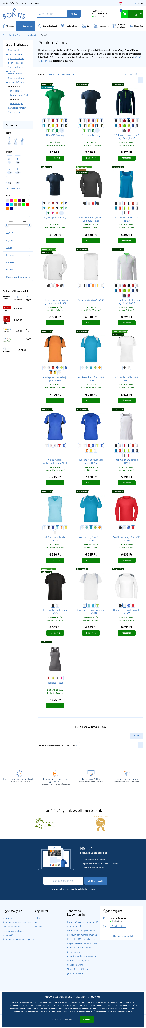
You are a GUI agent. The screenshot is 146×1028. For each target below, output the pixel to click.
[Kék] (129, 527)
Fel (138, 736)
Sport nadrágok (15, 67)
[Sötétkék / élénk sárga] (129, 120)
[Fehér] (49, 120)
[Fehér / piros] (44, 368)
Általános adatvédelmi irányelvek (18, 939)
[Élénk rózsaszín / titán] (129, 130)
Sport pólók (13, 50)
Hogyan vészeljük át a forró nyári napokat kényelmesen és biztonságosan (82, 947)
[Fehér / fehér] (102, 285)
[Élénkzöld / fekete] (124, 125)
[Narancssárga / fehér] (100, 368)
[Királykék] (66, 120)
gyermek (45, 60)
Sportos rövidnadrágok (15, 72)
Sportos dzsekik (15, 62)
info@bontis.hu (118, 926)
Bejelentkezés (96, 880)
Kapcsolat (35, 3)
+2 (97, 130)
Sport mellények (16, 58)
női (140, 57)
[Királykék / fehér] (89, 285)
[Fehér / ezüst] (120, 120)
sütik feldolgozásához (41, 1008)
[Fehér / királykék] (49, 368)
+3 (62, 130)
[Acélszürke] (57, 678)
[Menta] (53, 130)
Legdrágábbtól (68, 74)
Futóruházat (30, 35)
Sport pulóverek (15, 54)
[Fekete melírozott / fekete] (124, 130)
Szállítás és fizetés (10, 3)
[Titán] (97, 203)
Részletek (55, 158)
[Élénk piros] (93, 203)
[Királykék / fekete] (57, 368)
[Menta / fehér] (87, 368)
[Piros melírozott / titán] (133, 120)
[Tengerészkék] (62, 125)
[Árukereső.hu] (45, 823)
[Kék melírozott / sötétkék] (133, 125)
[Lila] (57, 120)
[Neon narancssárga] (57, 125)
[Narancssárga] (133, 527)
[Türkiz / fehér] (91, 368)
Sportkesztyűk (15, 112)
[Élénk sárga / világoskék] (129, 125)
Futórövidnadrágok (19, 95)
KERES (74, 13)
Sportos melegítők (16, 78)
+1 (62, 213)
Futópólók (15, 99)
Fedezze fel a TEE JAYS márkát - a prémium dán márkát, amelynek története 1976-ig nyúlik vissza (83, 934)
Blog (24, 3)
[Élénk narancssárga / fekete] (120, 125)
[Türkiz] (44, 125)
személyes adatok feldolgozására (78, 889)
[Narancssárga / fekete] (93, 285)
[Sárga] (62, 120)
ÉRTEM (86, 1019)
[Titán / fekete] (137, 125)
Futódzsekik (15, 90)
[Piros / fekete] (124, 120)
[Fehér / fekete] (80, 285)
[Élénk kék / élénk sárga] (116, 125)
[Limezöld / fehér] (95, 368)
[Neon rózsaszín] (53, 213)
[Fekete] (44, 120)
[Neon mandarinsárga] (57, 213)
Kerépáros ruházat (17, 107)
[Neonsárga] (53, 125)
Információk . (73, 889)
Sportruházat (15, 35)
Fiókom (140, 3)
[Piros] (53, 120)
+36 (100, 13)
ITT (63, 1019)
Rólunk (38, 918)
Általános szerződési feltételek (17, 922)
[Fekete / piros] (85, 285)
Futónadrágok (16, 103)
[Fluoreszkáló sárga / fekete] (62, 368)
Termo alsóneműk (16, 82)
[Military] (66, 125)
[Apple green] (48, 130)
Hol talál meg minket (123, 936)
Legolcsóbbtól (53, 74)
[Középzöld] (57, 130)
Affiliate (38, 926)
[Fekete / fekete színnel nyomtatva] (124, 368)
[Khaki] (49, 125)
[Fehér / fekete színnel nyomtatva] (129, 368)
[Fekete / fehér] (116, 120)
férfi (135, 57)
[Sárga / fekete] (97, 285)
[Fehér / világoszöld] (137, 120)
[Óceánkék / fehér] (57, 527)
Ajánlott (41, 74)
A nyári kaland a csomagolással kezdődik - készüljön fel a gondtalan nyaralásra (82, 960)
